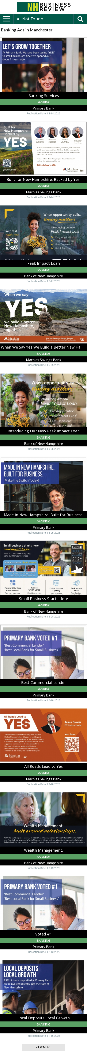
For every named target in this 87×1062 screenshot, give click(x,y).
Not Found (32, 19)
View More (43, 1047)
